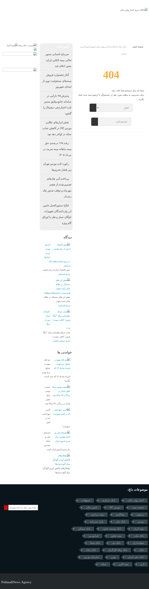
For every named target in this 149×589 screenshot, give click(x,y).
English (18, 23)
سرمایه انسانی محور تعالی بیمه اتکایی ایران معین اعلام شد (58, 60)
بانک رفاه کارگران (117, 550)
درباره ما (142, 3)
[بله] (19, 3)
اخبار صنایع (88, 23)
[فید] (24, 3)
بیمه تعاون (116, 535)
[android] (24, 496)
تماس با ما (130, 3)
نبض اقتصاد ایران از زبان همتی (56, 270)
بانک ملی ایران (136, 557)
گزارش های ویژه (48, 23)
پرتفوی (140, 514)
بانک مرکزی (108, 500)
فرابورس (93, 535)
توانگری (120, 514)
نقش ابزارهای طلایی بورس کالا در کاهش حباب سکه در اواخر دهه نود (57, 128)
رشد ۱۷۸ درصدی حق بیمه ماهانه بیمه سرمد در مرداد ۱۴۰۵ (57, 149)
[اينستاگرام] (9, 3)
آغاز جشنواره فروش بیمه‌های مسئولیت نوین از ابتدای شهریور (57, 80)
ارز (142, 564)
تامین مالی (91, 507)
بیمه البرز (123, 564)
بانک (141, 550)
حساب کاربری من (60, 34)
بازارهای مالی (108, 23)
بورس (141, 521)
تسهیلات (86, 500)
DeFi (31, 23)
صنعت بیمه (138, 507)
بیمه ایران (138, 528)
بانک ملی (120, 521)
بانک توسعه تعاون (111, 528)
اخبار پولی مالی (135, 500)
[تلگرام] (3, 3)
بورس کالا (114, 507)
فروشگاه (111, 34)
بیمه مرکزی (97, 514)
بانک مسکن (84, 528)
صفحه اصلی (137, 46)
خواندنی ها (64, 352)
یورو (113, 557)
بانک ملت (139, 535)
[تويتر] (14, 3)
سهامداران (138, 543)
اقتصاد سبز (70, 23)
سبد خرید (94, 34)
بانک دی (116, 543)
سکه (103, 564)
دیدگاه (68, 237)
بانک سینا (95, 543)
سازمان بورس (91, 557)
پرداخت (79, 34)
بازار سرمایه (96, 521)
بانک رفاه (91, 550)
